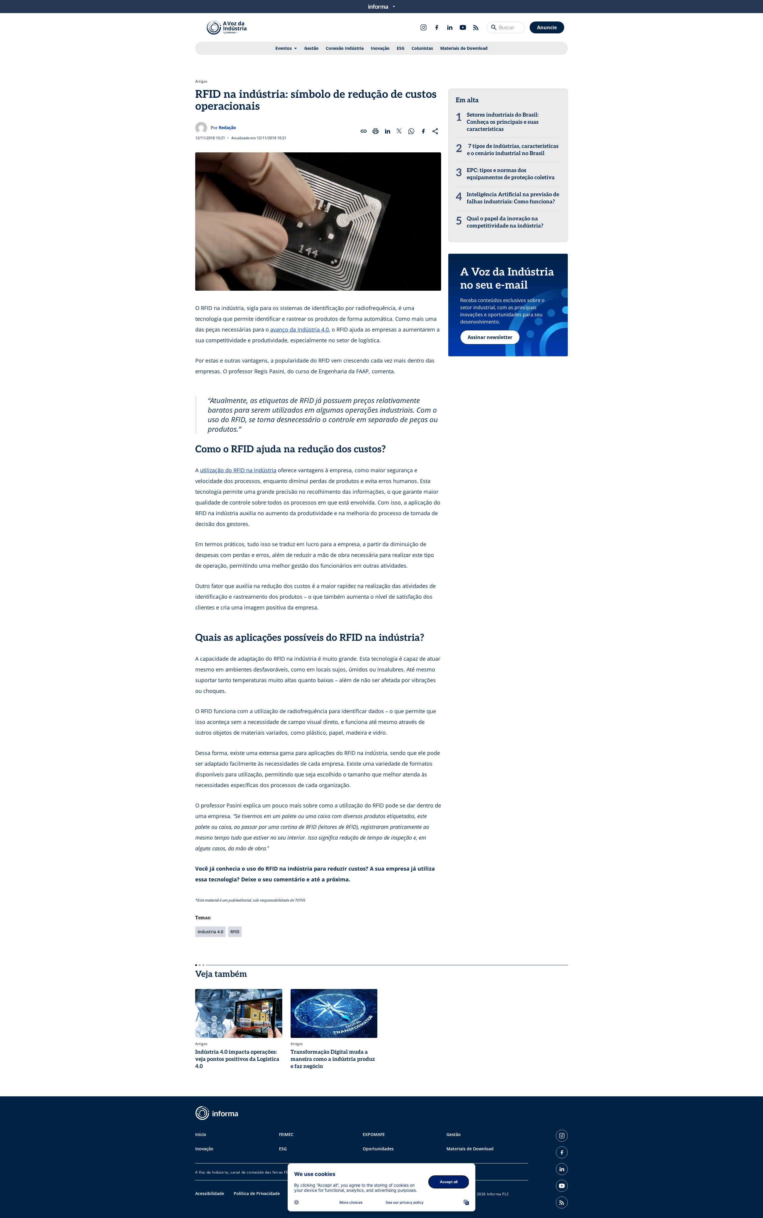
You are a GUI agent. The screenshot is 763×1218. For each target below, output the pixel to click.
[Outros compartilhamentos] (435, 131)
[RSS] (476, 27)
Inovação (380, 48)
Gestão (311, 48)
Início (200, 1134)
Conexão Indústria (345, 48)
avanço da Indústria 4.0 (299, 329)
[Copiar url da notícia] (364, 131)
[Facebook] (437, 27)
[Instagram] (423, 27)
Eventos (283, 48)
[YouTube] (463, 27)
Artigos (201, 81)
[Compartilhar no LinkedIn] (387, 131)
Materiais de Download (464, 48)
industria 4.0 (210, 931)
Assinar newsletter (490, 337)
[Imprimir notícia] (376, 131)
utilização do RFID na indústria (238, 470)
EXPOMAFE (374, 1134)
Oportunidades (378, 1149)
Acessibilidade (209, 1193)
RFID (234, 931)
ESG (400, 48)
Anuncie (547, 27)
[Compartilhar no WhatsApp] (411, 131)
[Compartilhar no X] (399, 131)
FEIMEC (286, 1134)
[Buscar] (493, 27)
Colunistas (422, 48)
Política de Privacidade (257, 1193)
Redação (227, 127)
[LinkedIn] (450, 27)
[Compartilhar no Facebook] (423, 131)
